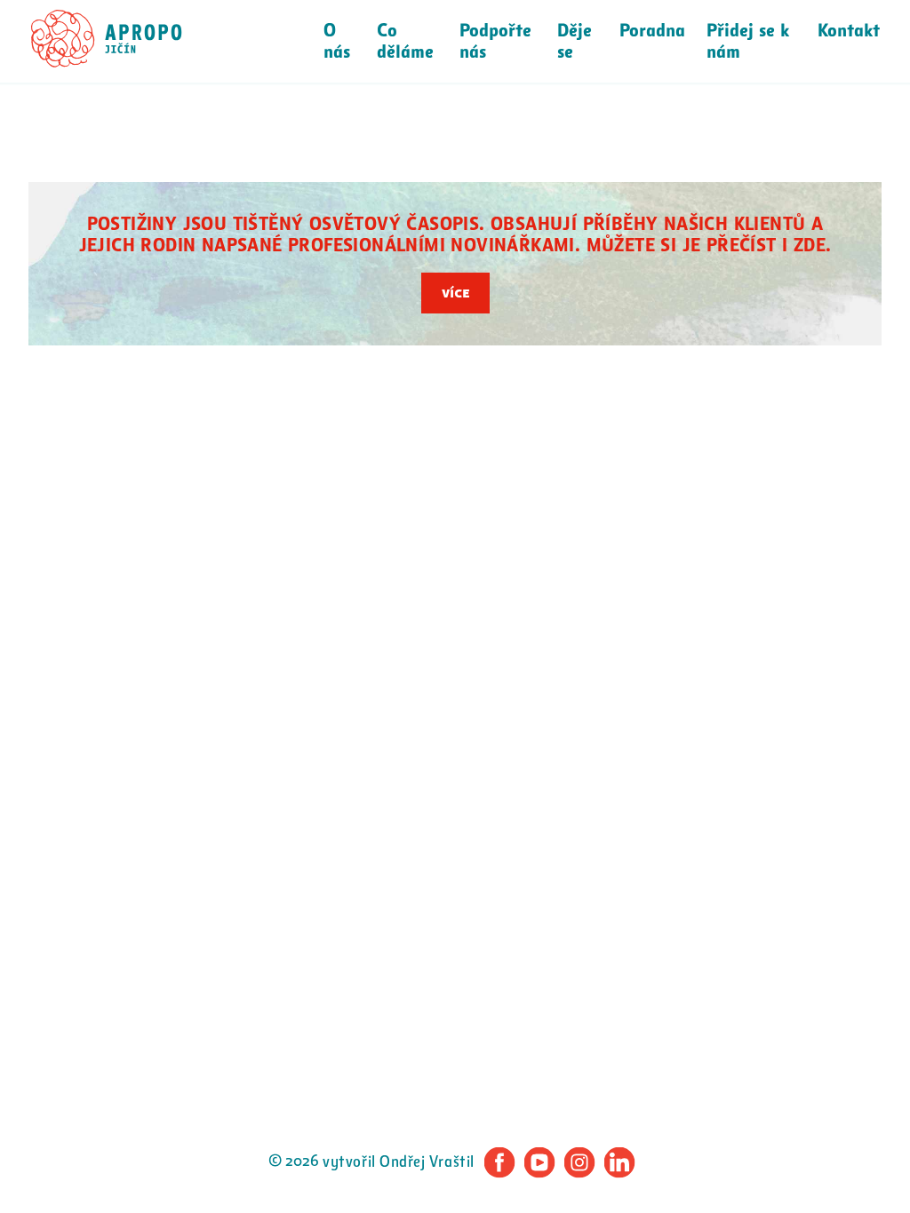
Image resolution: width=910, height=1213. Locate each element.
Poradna (652, 31)
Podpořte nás (495, 41)
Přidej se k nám (747, 41)
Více (455, 293)
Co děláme (405, 41)
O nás (336, 41)
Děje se (574, 41)
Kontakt (849, 31)
